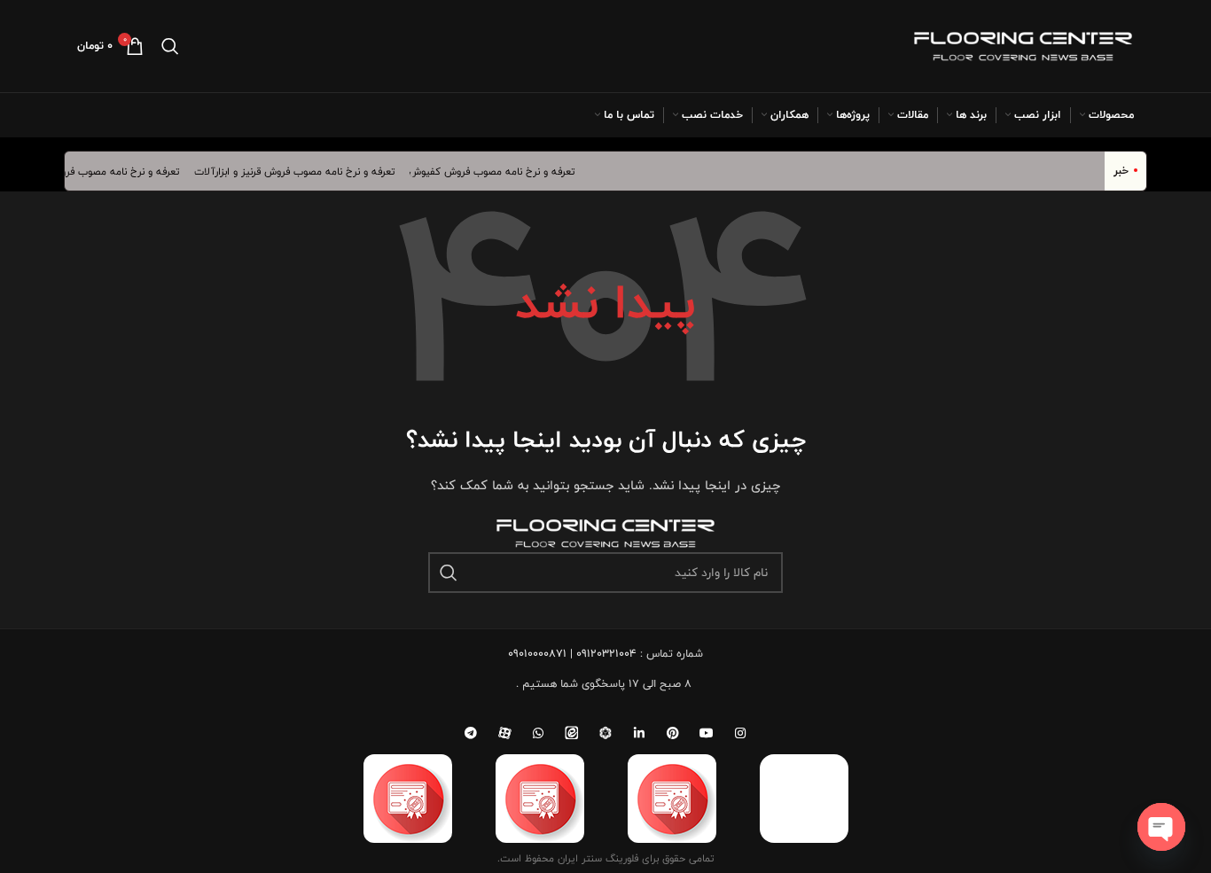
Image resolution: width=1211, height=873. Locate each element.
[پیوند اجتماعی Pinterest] (673, 733)
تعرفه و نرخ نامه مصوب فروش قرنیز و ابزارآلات (301, 171)
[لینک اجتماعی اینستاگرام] (740, 733)
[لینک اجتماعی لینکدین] (639, 733)
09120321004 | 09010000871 (572, 653)
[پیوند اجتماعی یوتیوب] (706, 733)
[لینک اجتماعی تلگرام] (470, 733)
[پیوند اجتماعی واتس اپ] (538, 733)
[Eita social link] (572, 733)
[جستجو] (170, 46)
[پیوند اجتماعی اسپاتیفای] (605, 733)
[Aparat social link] (504, 733)
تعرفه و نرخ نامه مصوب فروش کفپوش (500, 171)
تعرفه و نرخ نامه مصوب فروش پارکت (107, 171)
